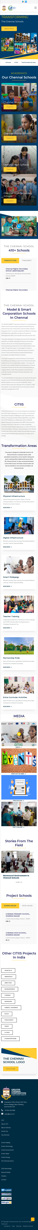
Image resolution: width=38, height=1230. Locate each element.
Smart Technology (7, 1146)
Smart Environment (7, 1150)
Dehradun (8, 1001)
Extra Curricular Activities (15, 697)
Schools (8, 62)
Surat (7, 1026)
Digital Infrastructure (13, 538)
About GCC (4, 1124)
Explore (10, 107)
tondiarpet (27, 260)
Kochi (7, 1014)
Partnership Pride (11, 658)
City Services (5, 1135)
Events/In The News (17, 774)
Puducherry (9, 1020)
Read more (6, 507)
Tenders (3, 1176)
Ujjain (7, 1032)
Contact (3, 1179)
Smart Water (5, 1153)
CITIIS (16, 62)
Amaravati (9, 976)
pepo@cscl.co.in (10, 1114)
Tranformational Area (28, 62)
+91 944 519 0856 (10, 1110)
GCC (2, 1120)
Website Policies (28, 1226)
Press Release (17, 800)
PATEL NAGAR (27, 906)
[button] (16, 882)
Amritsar (8, 983)
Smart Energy (5, 1157)
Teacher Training (11, 616)
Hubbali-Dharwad (11, 1007)
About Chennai (6, 1127)
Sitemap (18, 1226)
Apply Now (9, 28)
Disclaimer (7, 1226)
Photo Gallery (18, 827)
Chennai (8, 995)
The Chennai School (7, 1161)
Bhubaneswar (10, 989)
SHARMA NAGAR (10, 906)
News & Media (5, 1172)
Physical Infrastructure (14, 496)
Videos (18, 747)
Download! (10, 1069)
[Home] (9, 7)
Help (13, 1226)
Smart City (4, 1131)
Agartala (8, 970)
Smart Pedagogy (11, 577)
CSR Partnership (6, 1168)
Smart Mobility (5, 1142)
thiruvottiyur (10, 260)
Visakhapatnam (10, 1038)
